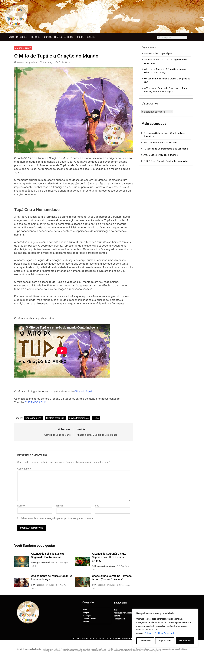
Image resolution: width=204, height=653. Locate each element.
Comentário (24, 468)
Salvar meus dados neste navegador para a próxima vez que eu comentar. (57, 518)
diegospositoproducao (27, 62)
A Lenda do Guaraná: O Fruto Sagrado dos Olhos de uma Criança (109, 557)
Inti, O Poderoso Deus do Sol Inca (160, 142)
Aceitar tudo (185, 640)
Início (11, 37)
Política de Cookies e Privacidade (160, 633)
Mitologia (21, 37)
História (35, 37)
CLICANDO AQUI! (35, 402)
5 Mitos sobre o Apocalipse (158, 53)
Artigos (69, 37)
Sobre (80, 37)
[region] (165, 628)
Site (97, 505)
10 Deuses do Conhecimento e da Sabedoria (166, 148)
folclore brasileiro (55, 418)
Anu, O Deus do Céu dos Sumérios (161, 155)
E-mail (60, 505)
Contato (90, 37)
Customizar (145, 640)
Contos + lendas (53, 37)
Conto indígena (33, 418)
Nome (21, 505)
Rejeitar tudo (165, 640)
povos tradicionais (79, 418)
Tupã (96, 418)
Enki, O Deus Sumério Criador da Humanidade (166, 161)
